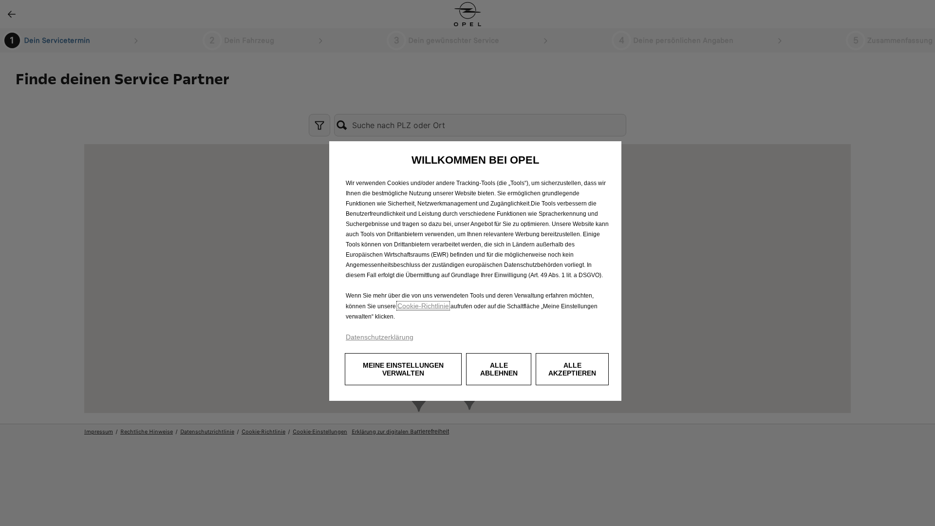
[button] (403, 369)
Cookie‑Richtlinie (423, 306)
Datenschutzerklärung (379, 337)
